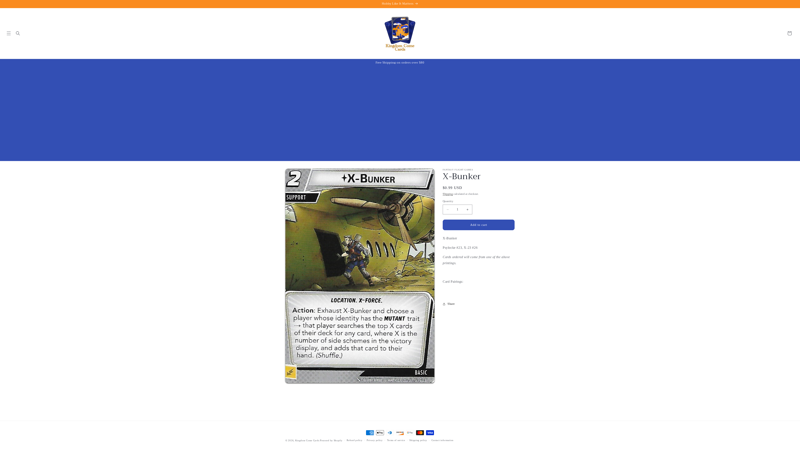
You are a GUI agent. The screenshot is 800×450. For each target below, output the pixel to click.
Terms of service (396, 440)
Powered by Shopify (331, 440)
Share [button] (451, 303)
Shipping (448, 193)
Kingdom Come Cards (307, 440)
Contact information (442, 440)
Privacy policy (375, 440)
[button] (8, 33)
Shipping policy (418, 440)
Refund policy (354, 440)
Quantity (448, 201)
